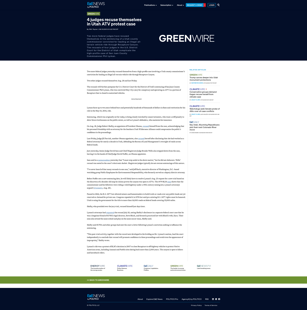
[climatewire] (198, 89)
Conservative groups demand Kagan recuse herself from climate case (203, 94)
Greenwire (98, 188)
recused (146, 126)
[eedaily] (195, 122)
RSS (207, 299)
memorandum (104, 160)
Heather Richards (197, 83)
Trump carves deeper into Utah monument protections (204, 78)
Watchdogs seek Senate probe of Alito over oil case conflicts (205, 110)
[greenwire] (196, 75)
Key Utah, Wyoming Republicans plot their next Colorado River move (204, 127)
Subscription (165, 5)
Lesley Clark (195, 100)
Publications (149, 5)
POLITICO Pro (172, 299)
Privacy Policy (196, 305)
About (179, 5)
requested (110, 212)
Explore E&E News (154, 299)
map (169, 181)
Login (211, 5)
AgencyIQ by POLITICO (192, 299)
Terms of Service (211, 305)
